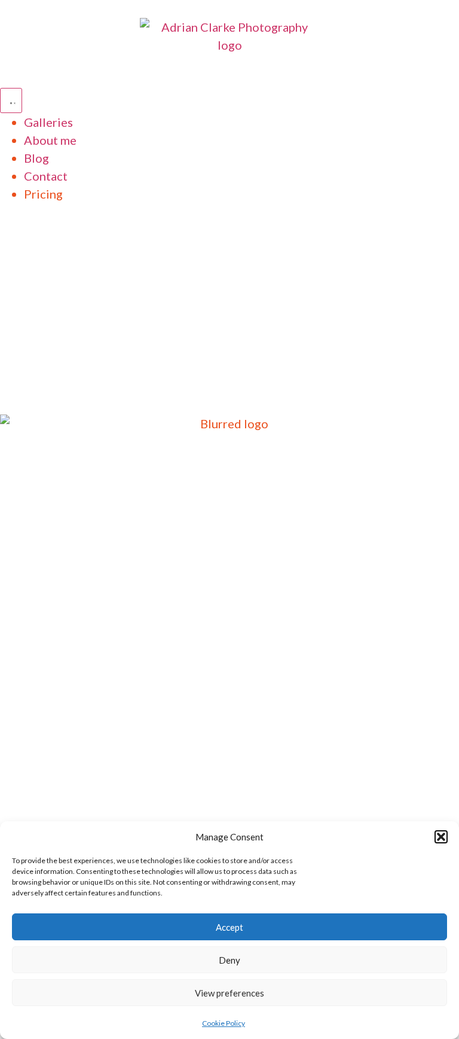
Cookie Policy (223, 1023)
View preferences (229, 993)
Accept (229, 927)
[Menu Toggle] (11, 100)
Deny (229, 960)
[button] (441, 837)
